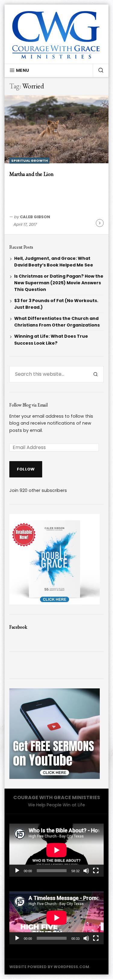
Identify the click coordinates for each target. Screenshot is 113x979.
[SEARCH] (98, 70)
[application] (56, 850)
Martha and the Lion (31, 174)
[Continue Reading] (100, 223)
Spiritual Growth (29, 160)
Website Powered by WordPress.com (49, 966)
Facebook (18, 627)
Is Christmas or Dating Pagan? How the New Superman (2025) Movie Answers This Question (58, 282)
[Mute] (86, 871)
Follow (26, 469)
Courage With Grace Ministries (56, 797)
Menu (22, 70)
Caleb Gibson (35, 217)
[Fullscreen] (96, 871)
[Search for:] (48, 374)
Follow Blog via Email (28, 405)
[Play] (17, 871)
